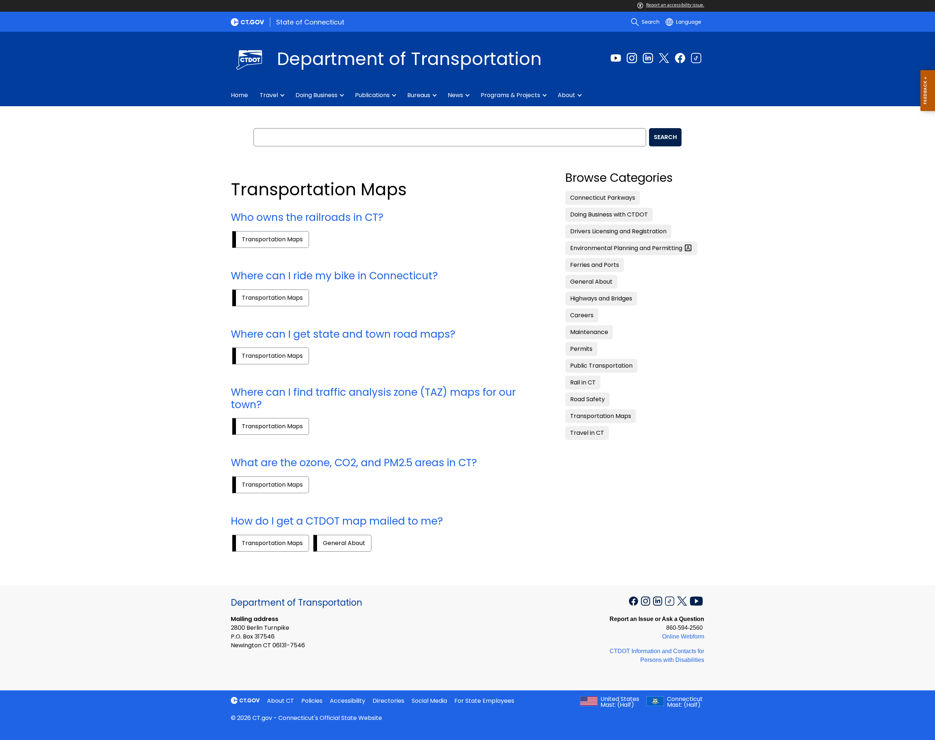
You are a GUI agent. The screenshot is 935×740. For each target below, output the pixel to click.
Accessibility (347, 701)
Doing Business (316, 95)
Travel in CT (587, 433)
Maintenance (589, 332)
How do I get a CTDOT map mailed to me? (337, 521)
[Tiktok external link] (696, 58)
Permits (581, 349)
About (566, 95)
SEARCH (665, 137)
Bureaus (418, 95)
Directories (388, 701)
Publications (372, 95)
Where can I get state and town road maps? (343, 334)
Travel (269, 95)
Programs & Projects (510, 95)
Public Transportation (601, 365)
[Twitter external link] (664, 58)
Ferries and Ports (594, 265)
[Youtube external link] (616, 58)
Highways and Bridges (601, 298)
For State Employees (484, 701)
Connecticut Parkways (602, 197)
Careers (582, 315)
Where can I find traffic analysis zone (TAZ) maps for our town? (373, 398)
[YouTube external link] (696, 601)
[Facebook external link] (680, 58)
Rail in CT (583, 382)
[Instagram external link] (632, 58)
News (455, 95)
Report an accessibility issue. (675, 5)
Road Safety (587, 399)
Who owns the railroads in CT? (307, 217)
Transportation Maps (272, 239)
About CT (280, 701)
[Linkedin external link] (648, 58)
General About (344, 543)
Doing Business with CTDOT (609, 214)
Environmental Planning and (627, 248)
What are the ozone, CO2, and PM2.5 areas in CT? (354, 463)
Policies (312, 701)
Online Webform (683, 636)
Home (239, 95)
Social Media (429, 701)
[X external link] (682, 601)
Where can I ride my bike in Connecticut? (334, 276)
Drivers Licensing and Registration (618, 231)
